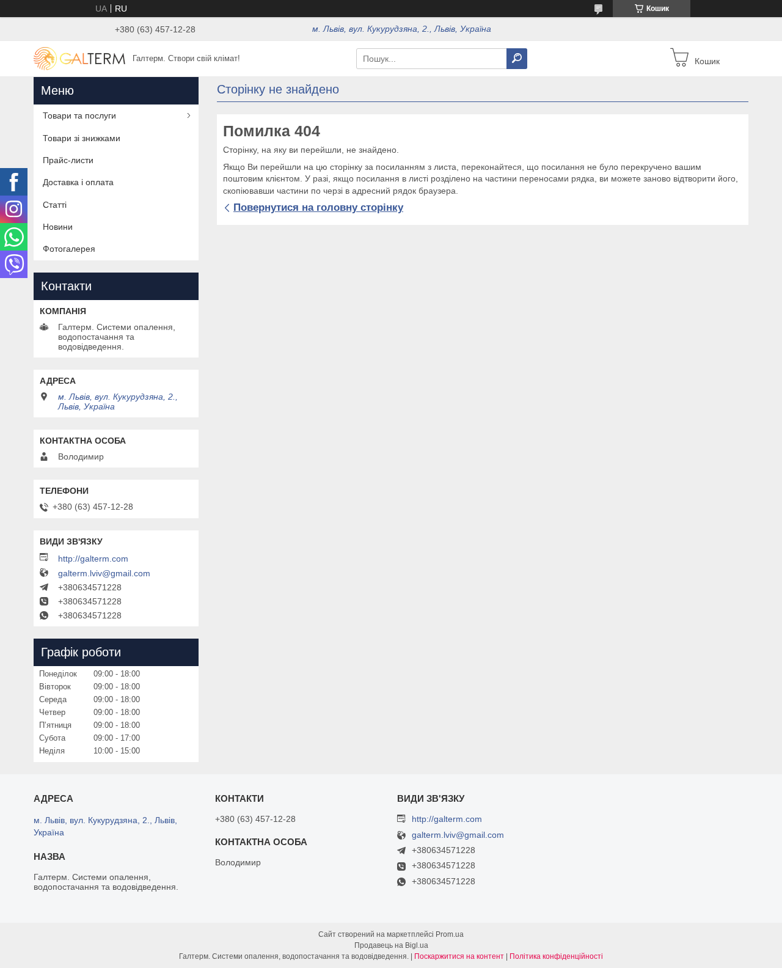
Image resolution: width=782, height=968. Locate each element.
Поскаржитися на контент (459, 956)
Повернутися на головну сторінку (318, 207)
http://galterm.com (93, 558)
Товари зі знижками (81, 138)
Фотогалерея (69, 249)
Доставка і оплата (78, 182)
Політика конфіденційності (556, 956)
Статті (55, 205)
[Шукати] (516, 58)
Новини (58, 227)
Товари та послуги (79, 115)
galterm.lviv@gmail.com (104, 573)
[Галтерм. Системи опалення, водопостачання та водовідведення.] (79, 58)
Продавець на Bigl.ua (391, 945)
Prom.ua (450, 934)
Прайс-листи (68, 160)
